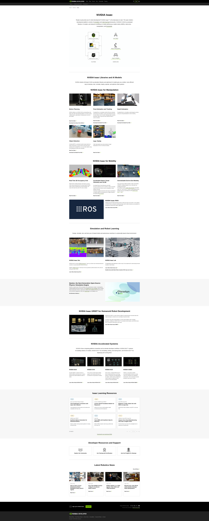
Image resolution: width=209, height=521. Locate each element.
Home (87, 1)
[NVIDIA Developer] (76, 1)
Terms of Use (86, 516)
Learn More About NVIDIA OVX (93, 382)
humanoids (109, 26)
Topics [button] (71, 4)
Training (105, 1)
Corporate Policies (98, 516)
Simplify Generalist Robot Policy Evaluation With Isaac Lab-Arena (118, 269)
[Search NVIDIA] (133, 1)
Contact (104, 516)
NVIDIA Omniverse (82, 263)
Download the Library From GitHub (76, 122)
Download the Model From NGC (99, 122)
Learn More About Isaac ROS (111, 207)
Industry (74, 7)
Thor (121, 191)
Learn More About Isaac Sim (75, 271)
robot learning (105, 22)
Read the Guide (72, 120)
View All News (136, 469)
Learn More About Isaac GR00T (111, 324)
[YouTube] (139, 505)
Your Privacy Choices (79, 516)
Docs (97, 1)
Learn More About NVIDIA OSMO (130, 382)
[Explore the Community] (80, 451)
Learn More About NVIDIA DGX (75, 382)
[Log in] (139, 1)
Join (136, 1)
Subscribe (88, 506)
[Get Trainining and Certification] (104, 451)
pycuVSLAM (101, 193)
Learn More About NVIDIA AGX (111, 382)
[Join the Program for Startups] (128, 451)
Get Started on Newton (74, 293)
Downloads (101, 1)
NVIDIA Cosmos (76, 267)
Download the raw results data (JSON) (104, 434)
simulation (97, 22)
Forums (93, 1)
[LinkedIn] (134, 505)
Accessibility (92, 516)
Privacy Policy (71, 516)
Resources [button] (85, 4)
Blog (90, 1)
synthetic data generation (129, 187)
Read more (72, 492)
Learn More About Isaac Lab (111, 267)
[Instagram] (132, 505)
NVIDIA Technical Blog (136, 507)
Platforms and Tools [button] (78, 4)
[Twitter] (136, 505)
